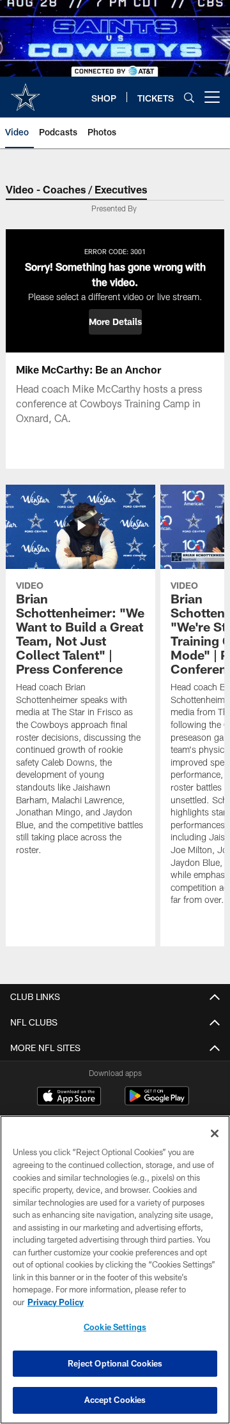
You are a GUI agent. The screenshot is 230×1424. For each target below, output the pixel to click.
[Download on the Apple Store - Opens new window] (69, 1098)
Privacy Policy (55, 1302)
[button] (115, 322)
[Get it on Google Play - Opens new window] (157, 1102)
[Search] (189, 97)
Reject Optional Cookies (115, 1363)
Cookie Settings (115, 1327)
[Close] (215, 1133)
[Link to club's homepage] (25, 92)
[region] (115, 1270)
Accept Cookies (115, 1400)
